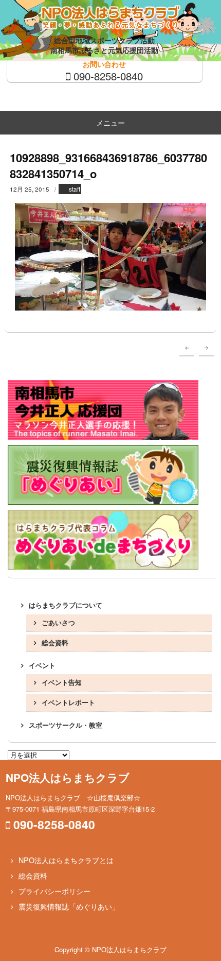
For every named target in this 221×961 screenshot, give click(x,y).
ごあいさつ (58, 622)
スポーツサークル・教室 (65, 725)
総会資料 (55, 642)
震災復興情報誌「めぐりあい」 (69, 906)
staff (74, 189)
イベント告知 (62, 682)
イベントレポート (68, 702)
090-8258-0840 (108, 75)
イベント (42, 665)
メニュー (110, 122)
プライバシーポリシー (54, 891)
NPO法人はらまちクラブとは (66, 860)
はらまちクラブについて (65, 605)
